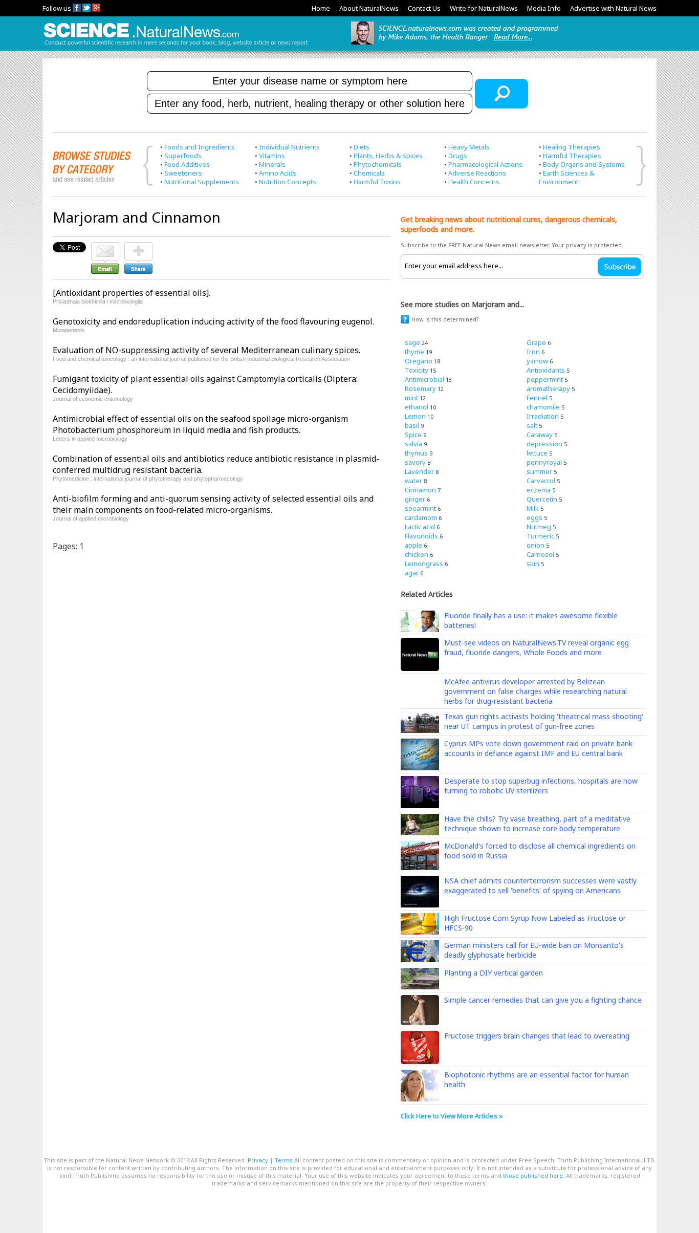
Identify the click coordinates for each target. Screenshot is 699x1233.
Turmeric (540, 535)
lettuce (537, 453)
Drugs (457, 155)
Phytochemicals (378, 164)
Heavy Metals (469, 147)
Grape (536, 342)
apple (413, 545)
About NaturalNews (369, 8)
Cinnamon (420, 489)
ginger (415, 499)
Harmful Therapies (572, 155)
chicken (416, 554)
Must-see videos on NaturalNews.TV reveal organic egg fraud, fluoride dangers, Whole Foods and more (536, 647)
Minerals (272, 164)
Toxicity (416, 370)
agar (412, 572)
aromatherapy (548, 388)
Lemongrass (424, 563)
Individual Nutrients (289, 147)
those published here (533, 1175)
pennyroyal (544, 462)
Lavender (419, 471)
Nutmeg (539, 526)
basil (412, 425)
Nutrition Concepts (287, 181)
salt (532, 425)
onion (535, 545)
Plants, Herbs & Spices (388, 155)
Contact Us (424, 8)
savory (415, 462)
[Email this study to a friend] (105, 246)
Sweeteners (183, 173)
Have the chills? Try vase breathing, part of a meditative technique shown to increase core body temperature (537, 823)
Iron (533, 351)
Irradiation (543, 416)
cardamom (421, 517)
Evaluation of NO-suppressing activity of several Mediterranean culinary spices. (206, 350)
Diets (361, 147)
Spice (413, 434)
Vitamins (272, 155)
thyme (414, 351)
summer (539, 471)
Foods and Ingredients (199, 147)
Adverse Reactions (477, 173)
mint (411, 397)
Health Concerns (473, 181)
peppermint (545, 379)
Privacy (258, 1160)
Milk (533, 508)
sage (412, 342)
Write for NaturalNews (484, 8)
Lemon (415, 416)
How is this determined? (445, 319)
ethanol (416, 407)
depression (544, 443)
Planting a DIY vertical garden (493, 973)
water (413, 480)
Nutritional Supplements (201, 181)
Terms (284, 1160)
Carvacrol (541, 480)
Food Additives (187, 164)
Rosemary (420, 388)
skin (533, 563)
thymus (416, 453)
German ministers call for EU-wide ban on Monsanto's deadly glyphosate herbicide (534, 950)
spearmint (420, 508)
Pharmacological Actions (485, 164)
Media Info (544, 8)
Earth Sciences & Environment (566, 177)
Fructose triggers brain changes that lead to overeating (536, 1036)
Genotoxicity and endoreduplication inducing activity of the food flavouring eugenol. (213, 321)
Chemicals (369, 173)
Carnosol (540, 554)
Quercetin (542, 499)
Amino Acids (277, 173)
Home (321, 8)
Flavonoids (421, 535)
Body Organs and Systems (584, 164)
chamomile (543, 407)
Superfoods (183, 155)
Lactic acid (420, 526)
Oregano (418, 360)
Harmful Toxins (377, 181)
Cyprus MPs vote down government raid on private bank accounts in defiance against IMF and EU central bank (538, 748)
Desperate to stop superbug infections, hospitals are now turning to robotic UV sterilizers (541, 785)
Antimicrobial (424, 379)
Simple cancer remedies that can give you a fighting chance (543, 1000)
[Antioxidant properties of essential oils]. (131, 292)
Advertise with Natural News (613, 8)
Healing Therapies (571, 147)
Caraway (540, 434)
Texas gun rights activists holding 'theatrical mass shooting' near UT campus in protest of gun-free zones (543, 721)
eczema (539, 489)
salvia (413, 443)
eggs (534, 517)
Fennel (537, 397)
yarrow (537, 360)
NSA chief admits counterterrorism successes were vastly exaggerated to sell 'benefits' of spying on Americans (540, 885)
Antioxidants (546, 370)
